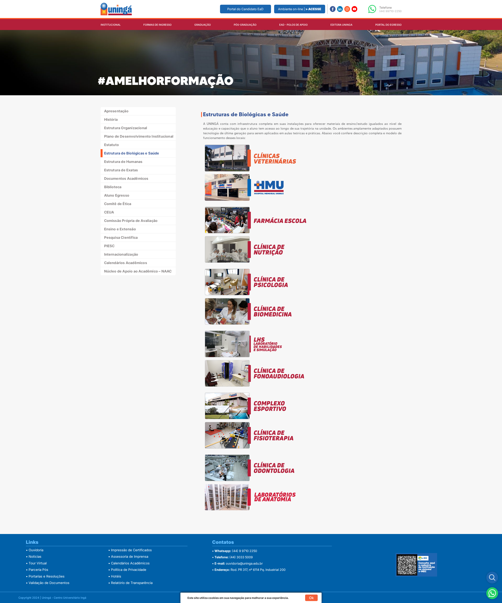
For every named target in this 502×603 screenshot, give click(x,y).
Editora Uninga (341, 24)
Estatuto (111, 145)
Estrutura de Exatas (121, 170)
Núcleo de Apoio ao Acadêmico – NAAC (138, 271)
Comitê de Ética (117, 204)
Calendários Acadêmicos (125, 263)
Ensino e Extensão (120, 229)
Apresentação (116, 111)
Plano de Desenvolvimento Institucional (139, 136)
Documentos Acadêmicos (126, 178)
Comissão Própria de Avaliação (131, 221)
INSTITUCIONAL (111, 24)
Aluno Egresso (116, 195)
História (111, 119)
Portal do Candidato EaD (245, 9)
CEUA (109, 212)
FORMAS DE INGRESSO (157, 24)
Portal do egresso (388, 24)
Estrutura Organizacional (125, 128)
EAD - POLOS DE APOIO (293, 24)
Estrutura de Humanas (123, 162)
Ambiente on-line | (299, 9)
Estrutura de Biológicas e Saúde (131, 153)
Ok (311, 598)
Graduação (202, 24)
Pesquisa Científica (121, 237)
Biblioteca (113, 187)
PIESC (109, 246)
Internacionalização (121, 254)
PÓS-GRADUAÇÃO (245, 24)
